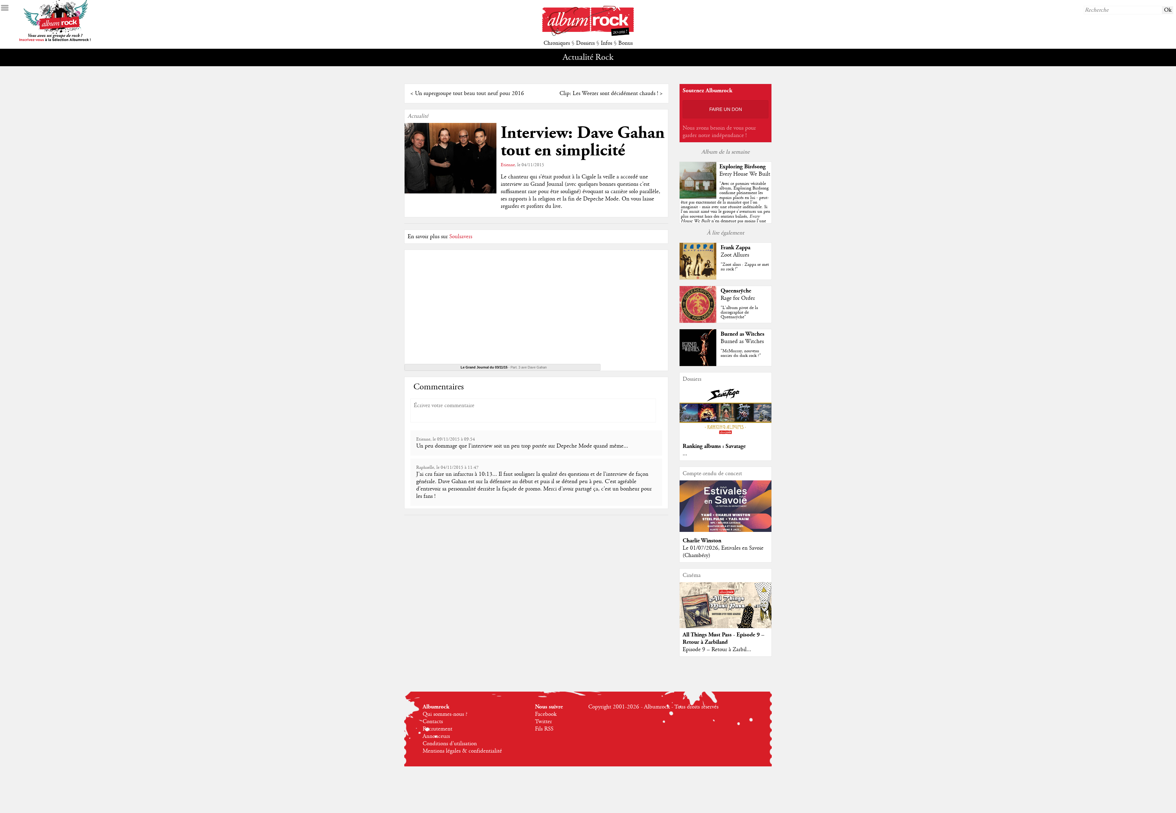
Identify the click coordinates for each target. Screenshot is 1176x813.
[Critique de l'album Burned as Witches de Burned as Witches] (698, 364)
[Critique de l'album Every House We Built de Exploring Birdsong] (698, 197)
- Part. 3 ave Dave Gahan (504, 367)
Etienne (508, 165)
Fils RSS (544, 729)
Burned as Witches (742, 334)
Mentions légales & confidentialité (462, 751)
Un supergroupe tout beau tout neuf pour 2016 (469, 93)
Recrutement (437, 729)
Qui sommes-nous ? (445, 714)
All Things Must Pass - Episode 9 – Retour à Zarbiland (723, 638)
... (685, 453)
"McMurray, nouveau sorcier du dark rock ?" (741, 353)
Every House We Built (744, 174)
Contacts (433, 721)
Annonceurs (436, 736)
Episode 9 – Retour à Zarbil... (717, 649)
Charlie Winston (702, 540)
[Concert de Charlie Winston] (725, 530)
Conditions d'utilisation (450, 743)
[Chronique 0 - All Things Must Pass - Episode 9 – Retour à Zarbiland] (725, 610)
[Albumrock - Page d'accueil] (588, 34)
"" (725, 209)
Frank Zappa (735, 247)
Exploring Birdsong (742, 166)
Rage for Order (738, 298)
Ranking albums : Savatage (714, 446)
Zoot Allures (735, 255)
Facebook (545, 714)
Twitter (543, 721)
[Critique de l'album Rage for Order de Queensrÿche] (698, 321)
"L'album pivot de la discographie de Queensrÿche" (739, 312)
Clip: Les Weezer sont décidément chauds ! (609, 93)
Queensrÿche (736, 290)
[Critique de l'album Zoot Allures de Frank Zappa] (698, 278)
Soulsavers (460, 236)
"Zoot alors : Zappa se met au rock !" (745, 266)
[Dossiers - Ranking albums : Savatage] (725, 436)
